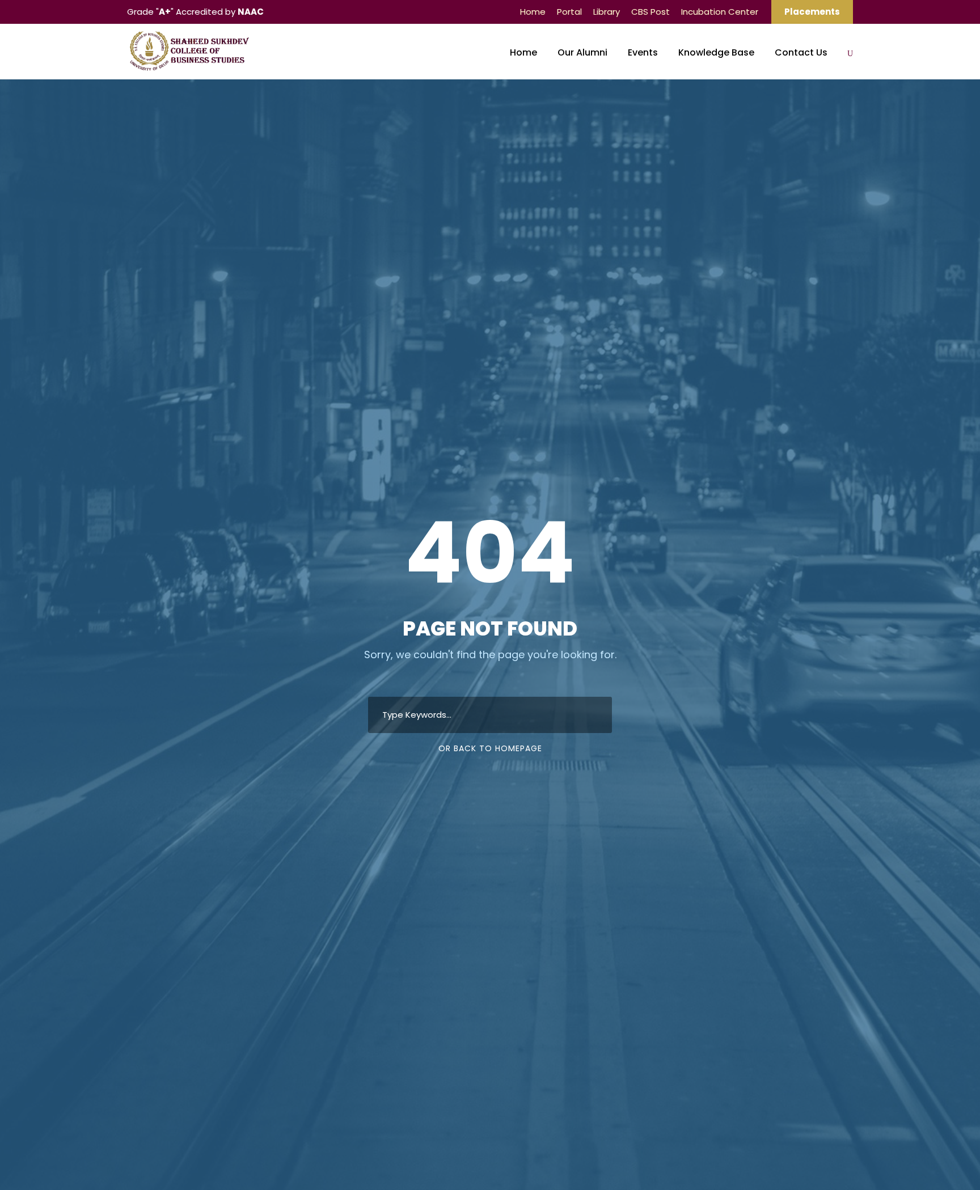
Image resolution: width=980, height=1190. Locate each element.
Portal (569, 12)
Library (606, 12)
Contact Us (801, 52)
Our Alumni (582, 52)
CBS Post (650, 12)
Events (643, 52)
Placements (812, 12)
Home (533, 12)
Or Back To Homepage (490, 748)
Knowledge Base (716, 52)
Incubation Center (719, 12)
